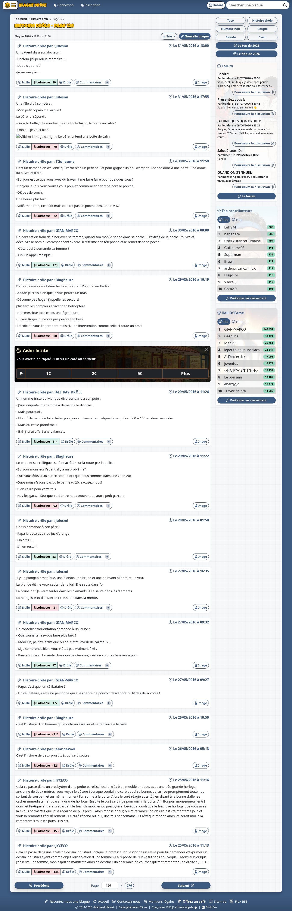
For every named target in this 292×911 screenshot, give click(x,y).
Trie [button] (169, 36)
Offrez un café (193, 901)
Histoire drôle (35, 46)
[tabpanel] (246, 258)
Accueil (22, 19)
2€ (94, 373)
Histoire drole (262, 20)
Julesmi (62, 46)
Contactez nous (127, 901)
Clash (262, 37)
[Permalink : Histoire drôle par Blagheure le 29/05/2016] (19, 279)
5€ (139, 373)
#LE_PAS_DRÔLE (69, 392)
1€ (48, 373)
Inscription (92, 5)
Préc (40, 885)
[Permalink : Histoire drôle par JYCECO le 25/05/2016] (19, 779)
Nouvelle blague (196, 36)
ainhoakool (65, 749)
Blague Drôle (32, 5)
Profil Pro (211, 907)
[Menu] (10, 5)
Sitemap (219, 901)
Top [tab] (225, 219)
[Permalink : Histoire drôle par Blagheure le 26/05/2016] (19, 717)
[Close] (207, 349)
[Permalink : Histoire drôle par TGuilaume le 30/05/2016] (19, 161)
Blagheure (64, 279)
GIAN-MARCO (67, 230)
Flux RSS (240, 901)
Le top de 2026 (248, 45)
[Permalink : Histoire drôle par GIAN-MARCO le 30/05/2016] (19, 230)
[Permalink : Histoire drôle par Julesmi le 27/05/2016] (19, 570)
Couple (262, 29)
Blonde (231, 37)
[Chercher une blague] (285, 5)
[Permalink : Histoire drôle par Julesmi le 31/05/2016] (19, 45)
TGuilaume (65, 161)
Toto (230, 20)
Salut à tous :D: (229, 150)
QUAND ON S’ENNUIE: (234, 172)
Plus (185, 373)
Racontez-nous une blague (69, 901)
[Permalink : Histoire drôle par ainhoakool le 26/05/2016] (19, 748)
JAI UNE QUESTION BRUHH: (239, 121)
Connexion (65, 5)
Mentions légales (160, 901)
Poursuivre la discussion (252, 92)
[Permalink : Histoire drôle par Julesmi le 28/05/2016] (19, 520)
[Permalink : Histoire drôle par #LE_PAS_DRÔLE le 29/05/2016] (19, 391)
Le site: (223, 74)
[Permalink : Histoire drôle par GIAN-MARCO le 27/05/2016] (19, 622)
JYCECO (62, 780)
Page (95, 885)
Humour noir (230, 29)
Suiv (184, 885)
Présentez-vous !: (231, 99)
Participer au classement (248, 298)
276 (129, 885)
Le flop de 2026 (248, 54)
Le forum (248, 196)
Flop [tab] (238, 219)
